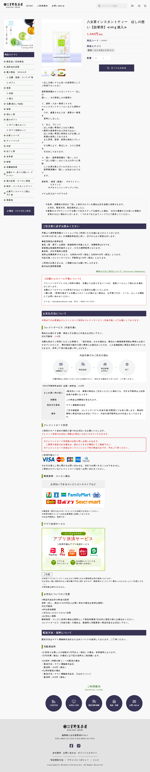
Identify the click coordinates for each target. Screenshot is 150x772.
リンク (96, 760)
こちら (81, 208)
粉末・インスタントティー (101, 50)
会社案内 (57, 753)
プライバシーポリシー (78, 760)
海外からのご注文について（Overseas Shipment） (121, 271)
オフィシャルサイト (87, 753)
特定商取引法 (57, 760)
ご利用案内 (42, 6)
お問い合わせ (58, 6)
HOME (29, 6)
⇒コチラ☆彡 (61, 194)
